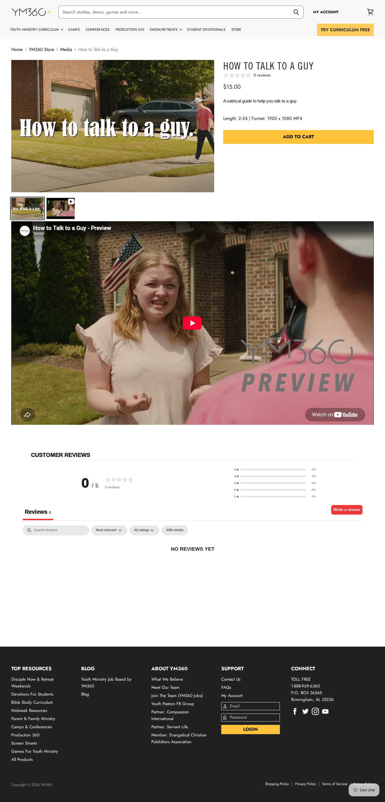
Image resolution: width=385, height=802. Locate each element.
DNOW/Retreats (164, 29)
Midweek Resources (29, 710)
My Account (232, 695)
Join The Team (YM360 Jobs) (177, 695)
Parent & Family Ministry (33, 719)
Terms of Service (335, 784)
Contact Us (230, 679)
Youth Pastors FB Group (172, 704)
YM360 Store (41, 49)
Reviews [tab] (38, 512)
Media (66, 49)
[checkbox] (175, 530)
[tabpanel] (192, 568)
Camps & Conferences (31, 727)
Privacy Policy (305, 784)
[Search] (296, 12)
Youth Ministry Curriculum (35, 29)
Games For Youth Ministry (34, 751)
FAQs (226, 687)
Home (17, 49)
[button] (275, 469)
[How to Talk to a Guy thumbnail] (27, 208)
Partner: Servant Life (169, 727)
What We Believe (167, 679)
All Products (22, 759)
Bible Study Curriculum (32, 702)
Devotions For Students (32, 694)
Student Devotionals (206, 29)
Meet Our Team (165, 687)
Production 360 (130, 29)
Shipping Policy (277, 784)
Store (236, 29)
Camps (74, 29)
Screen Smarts (24, 743)
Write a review (346, 509)
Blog (85, 694)
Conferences (98, 29)
